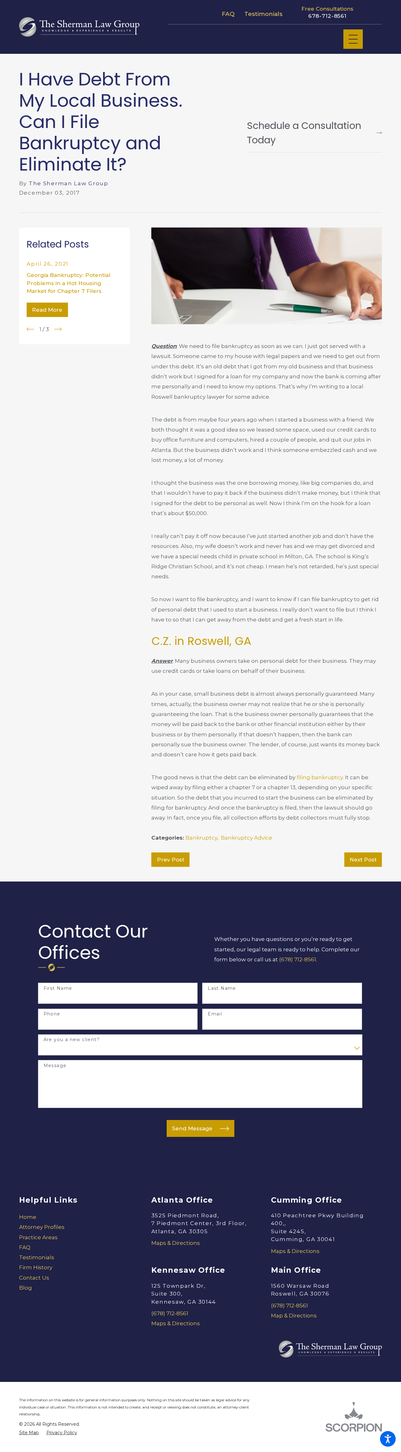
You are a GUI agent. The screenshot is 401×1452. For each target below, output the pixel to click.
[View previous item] (30, 329)
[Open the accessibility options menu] (388, 1439)
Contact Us (34, 1278)
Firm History (35, 1267)
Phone (52, 1014)
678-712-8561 (327, 16)
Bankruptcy (201, 838)
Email (215, 1014)
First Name (58, 988)
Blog (25, 1288)
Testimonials (263, 14)
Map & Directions (294, 1315)
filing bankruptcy (320, 777)
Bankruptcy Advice (246, 838)
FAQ (228, 14)
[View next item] (58, 329)
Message (55, 1065)
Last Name (222, 988)
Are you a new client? (72, 1039)
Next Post (363, 859)
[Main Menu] (353, 39)
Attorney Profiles (42, 1227)
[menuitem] (74, 1217)
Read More (47, 310)
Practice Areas (38, 1237)
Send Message (192, 1128)
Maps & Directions (175, 1243)
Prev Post (170, 859)
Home (27, 1217)
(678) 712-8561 (297, 959)
